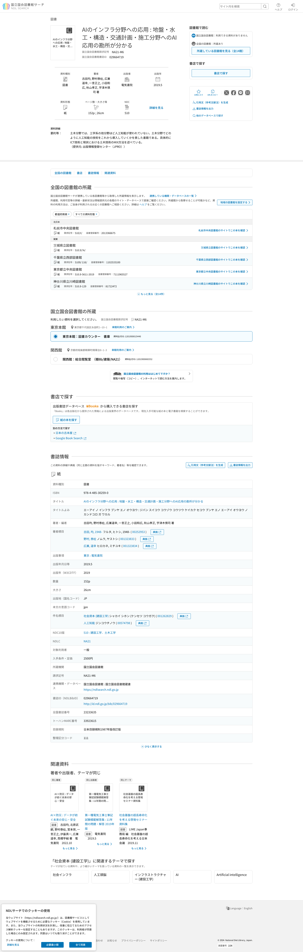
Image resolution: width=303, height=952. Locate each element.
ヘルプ (278, 9)
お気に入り (198, 94)
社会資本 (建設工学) (96, 616)
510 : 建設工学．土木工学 (100, 632)
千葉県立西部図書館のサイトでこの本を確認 (220, 259)
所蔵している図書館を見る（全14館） (221, 51)
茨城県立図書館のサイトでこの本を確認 (223, 247)
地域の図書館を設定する (233, 202)
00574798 (123, 623)
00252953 (138, 532)
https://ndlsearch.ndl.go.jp (101, 689)
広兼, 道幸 (90, 546)
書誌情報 (93, 173)
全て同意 (80, 944)
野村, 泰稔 (90, 539)
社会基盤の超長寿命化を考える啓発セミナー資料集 (133, 819)
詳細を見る (156, 108)
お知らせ (112, 940)
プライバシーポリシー (133, 940)
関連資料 (110, 173)
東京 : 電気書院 (93, 555)
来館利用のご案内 (122, 327)
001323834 (130, 546)
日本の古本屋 (64, 433)
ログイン (293, 9)
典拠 (155, 532)
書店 (79, 173)
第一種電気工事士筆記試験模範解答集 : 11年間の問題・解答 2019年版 (99, 822)
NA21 (87, 641)
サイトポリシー (158, 940)
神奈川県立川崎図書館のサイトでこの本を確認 (219, 283)
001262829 (164, 616)
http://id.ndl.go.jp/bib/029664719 (105, 704)
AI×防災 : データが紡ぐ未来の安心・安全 (64, 817)
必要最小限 (52, 944)
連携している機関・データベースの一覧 (172, 196)
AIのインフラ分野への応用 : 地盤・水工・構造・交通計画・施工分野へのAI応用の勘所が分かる (143, 501)
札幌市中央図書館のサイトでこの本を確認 (221, 230)
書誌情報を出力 (204, 108)
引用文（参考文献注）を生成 (212, 102)
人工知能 (89, 623)
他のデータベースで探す (209, 115)
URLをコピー (212, 94)
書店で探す (221, 73)
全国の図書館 (63, 173)
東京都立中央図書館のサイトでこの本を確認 (220, 271)
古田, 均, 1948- (93, 532)
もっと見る (69, 848)
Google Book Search (69, 438)
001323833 (127, 539)
